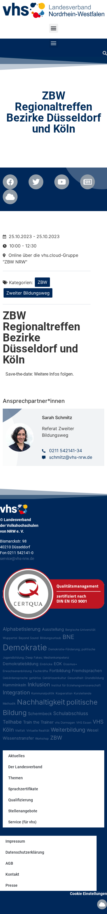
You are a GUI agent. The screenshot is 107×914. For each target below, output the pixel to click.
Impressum (15, 841)
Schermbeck (40, 713)
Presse (11, 885)
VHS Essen (83, 722)
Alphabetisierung (22, 629)
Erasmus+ (70, 664)
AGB (9, 863)
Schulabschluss (70, 713)
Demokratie (25, 647)
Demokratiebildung (20, 663)
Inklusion (39, 684)
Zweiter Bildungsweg (28, 293)
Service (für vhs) (22, 822)
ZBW (42, 282)
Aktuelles (16, 756)
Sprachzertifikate (23, 789)
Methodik (9, 703)
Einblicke (46, 664)
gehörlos (35, 678)
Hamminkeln (14, 685)
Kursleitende (82, 693)
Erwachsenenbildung (17, 671)
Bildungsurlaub (50, 638)
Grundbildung (94, 678)
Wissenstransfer (18, 738)
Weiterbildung (68, 729)
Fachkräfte (40, 671)
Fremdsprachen (87, 670)
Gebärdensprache (15, 678)
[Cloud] (102, 904)
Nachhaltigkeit (41, 702)
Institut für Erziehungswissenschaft (76, 685)
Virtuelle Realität (37, 730)
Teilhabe (12, 722)
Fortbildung (60, 670)
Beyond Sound (29, 638)
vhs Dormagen (65, 722)
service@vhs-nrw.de (17, 558)
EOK (58, 663)
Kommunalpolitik (42, 693)
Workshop (42, 738)
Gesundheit (75, 678)
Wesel (92, 730)
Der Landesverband (25, 767)
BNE (68, 636)
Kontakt (12, 874)
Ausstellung (53, 629)
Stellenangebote (22, 811)
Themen (15, 778)
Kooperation (64, 693)
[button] (53, 28)
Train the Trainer (38, 722)
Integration (16, 692)
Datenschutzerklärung (24, 852)
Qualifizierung (20, 800)
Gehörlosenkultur (54, 678)
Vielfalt (20, 730)
